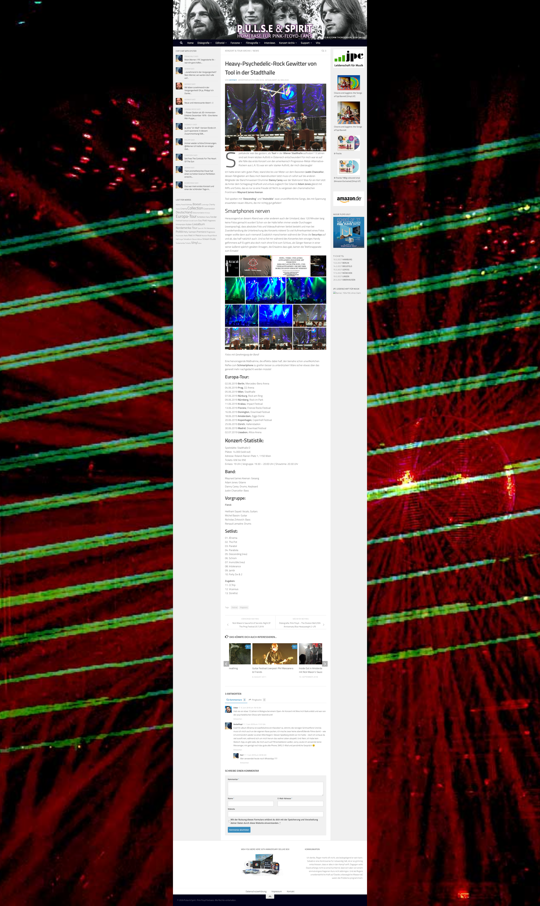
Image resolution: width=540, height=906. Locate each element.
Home (190, 43)
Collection (195, 208)
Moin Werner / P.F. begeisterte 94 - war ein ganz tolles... (199, 61)
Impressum (277, 891)
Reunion (204, 235)
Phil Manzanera (209, 228)
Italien (189, 224)
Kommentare (237, 699)
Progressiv (244, 607)
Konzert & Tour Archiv (238, 50)
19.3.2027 (341, 276)
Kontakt (290, 891)
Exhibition (201, 217)
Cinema (183, 208)
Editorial (220, 43)
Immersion (180, 224)
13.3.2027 (341, 262)
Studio (213, 239)
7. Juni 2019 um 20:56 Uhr (257, 754)
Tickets (188, 243)
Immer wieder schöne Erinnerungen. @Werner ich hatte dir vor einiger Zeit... (200, 146)
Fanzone (235, 43)
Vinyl (194, 242)
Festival (234, 607)
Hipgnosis (212, 220)
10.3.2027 (342, 259)
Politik (179, 231)
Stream (205, 239)
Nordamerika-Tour (186, 228)
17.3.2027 (342, 273)
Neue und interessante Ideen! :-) (198, 102)
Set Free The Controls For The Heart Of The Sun (200, 160)
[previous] (226, 664)
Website (231, 808)
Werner (233, 79)
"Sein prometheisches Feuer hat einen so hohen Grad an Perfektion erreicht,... (199, 173)
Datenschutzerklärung (256, 891)
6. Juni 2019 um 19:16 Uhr (251, 707)
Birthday (189, 204)
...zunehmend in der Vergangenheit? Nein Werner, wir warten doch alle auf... (200, 75)
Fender (213, 217)
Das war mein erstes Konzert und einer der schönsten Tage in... (199, 188)
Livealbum (198, 224)
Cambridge (205, 204)
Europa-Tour (186, 216)
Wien (200, 243)
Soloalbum (188, 239)
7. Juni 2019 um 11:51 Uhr (256, 724)
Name (231, 798)
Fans (208, 216)
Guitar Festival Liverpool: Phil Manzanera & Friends (272, 670)
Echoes (207, 213)
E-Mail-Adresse (285, 798)
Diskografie (203, 43)
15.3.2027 (341, 269)
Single (181, 239)
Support (305, 43)
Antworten (237, 718)
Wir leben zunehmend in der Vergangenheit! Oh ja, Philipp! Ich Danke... (199, 90)
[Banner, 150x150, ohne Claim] (347, 293)
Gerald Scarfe (193, 220)
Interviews (269, 43)
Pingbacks (258, 699)
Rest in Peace (194, 235)
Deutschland (184, 212)
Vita (318, 43)
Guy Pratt (202, 220)
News (256, 50)
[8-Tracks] (349, 150)
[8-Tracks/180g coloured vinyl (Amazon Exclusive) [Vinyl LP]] (349, 174)
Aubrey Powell (181, 204)
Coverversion (209, 208)
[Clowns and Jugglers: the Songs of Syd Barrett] (349, 123)
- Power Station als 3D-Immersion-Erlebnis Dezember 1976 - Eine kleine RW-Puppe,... (201, 115)
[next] (325, 664)
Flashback (185, 221)
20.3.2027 (344, 279)
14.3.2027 (342, 266)
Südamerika (180, 243)
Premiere (201, 232)
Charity (212, 204)
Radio (186, 235)
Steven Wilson (197, 239)
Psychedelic (180, 235)
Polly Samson (189, 231)
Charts (178, 209)
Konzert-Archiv (287, 43)
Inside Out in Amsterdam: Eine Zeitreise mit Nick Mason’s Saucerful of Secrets (319, 670)
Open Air (200, 228)
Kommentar (233, 779)
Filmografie (252, 43)
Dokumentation (199, 212)
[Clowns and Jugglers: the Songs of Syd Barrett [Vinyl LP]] (349, 89)
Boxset (197, 204)
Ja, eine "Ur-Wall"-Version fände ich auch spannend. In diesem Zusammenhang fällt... (200, 130)
